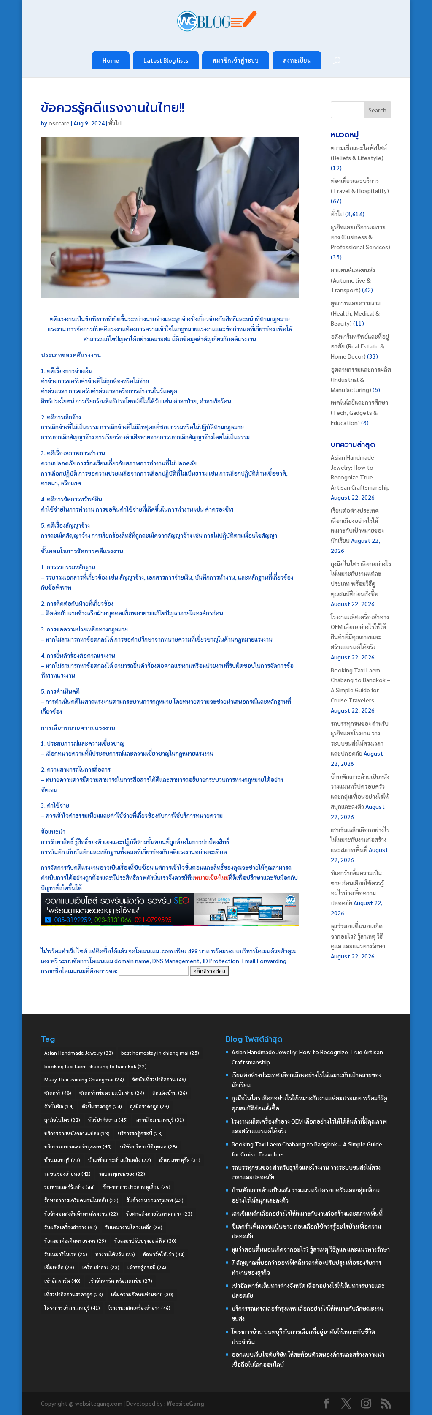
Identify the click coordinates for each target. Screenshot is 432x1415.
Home (111, 60)
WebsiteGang (185, 1403)
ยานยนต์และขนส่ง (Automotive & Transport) (353, 280)
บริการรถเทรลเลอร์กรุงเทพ (78, 1146)
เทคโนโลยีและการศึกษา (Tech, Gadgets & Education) (359, 412)
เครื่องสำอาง (100, 1267)
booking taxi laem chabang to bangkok (95, 1066)
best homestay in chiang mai (160, 1052)
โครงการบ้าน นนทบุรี (72, 1307)
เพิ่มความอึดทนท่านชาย (142, 1294)
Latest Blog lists (165, 60)
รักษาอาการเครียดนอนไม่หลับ (81, 1200)
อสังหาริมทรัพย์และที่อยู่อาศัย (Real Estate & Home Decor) (360, 346)
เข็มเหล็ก (59, 1267)
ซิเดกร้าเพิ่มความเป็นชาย (111, 1092)
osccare (59, 123)
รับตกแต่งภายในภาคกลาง (159, 1213)
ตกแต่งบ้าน (169, 1092)
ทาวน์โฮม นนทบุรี (160, 1119)
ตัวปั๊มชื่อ (59, 1106)
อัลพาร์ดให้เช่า (164, 1254)
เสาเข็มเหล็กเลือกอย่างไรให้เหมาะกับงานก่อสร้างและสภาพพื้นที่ (360, 840)
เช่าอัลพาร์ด (62, 1280)
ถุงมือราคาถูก (149, 1106)
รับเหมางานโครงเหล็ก (133, 1227)
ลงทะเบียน (297, 60)
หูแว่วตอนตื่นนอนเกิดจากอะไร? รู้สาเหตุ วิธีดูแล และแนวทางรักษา (358, 936)
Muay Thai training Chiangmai (84, 1079)
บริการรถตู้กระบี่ (140, 1133)
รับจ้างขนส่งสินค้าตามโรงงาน (81, 1213)
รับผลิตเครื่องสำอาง (70, 1227)
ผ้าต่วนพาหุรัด (179, 1159)
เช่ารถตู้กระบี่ (146, 1267)
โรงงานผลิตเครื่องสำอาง (139, 1307)
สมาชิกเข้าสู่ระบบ (236, 60)
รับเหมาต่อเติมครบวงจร (75, 1240)
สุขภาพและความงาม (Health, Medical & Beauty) (356, 313)
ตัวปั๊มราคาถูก (102, 1106)
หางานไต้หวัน (115, 1254)
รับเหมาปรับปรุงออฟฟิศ (145, 1240)
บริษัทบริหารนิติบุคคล (148, 1146)
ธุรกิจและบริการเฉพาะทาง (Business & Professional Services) (360, 237)
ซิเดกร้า (57, 1092)
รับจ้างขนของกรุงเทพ (155, 1200)
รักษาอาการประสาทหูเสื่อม (136, 1187)
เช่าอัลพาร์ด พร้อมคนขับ (120, 1280)
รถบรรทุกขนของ (122, 1173)
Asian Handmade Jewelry (78, 1052)
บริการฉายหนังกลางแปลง (77, 1133)
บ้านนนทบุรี (62, 1159)
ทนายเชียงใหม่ (211, 877)
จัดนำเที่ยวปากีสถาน (159, 1079)
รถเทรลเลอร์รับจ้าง (69, 1187)
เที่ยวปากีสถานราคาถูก (73, 1294)
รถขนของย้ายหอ (67, 1173)
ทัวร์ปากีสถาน (108, 1119)
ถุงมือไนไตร (62, 1119)
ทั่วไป (115, 123)
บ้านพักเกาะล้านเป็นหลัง (119, 1159)
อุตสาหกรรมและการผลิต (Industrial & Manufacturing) (361, 379)
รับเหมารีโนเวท (65, 1254)
